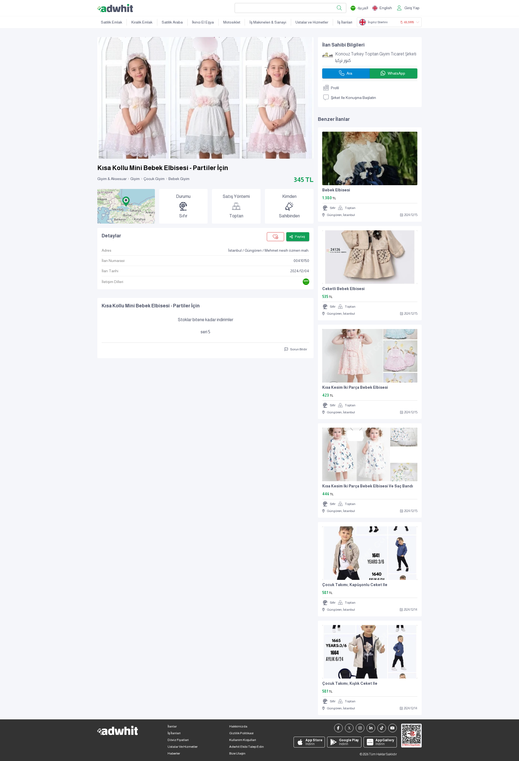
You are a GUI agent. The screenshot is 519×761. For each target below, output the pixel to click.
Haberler (174, 753)
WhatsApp (396, 73)
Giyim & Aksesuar (112, 179)
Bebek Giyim (178, 179)
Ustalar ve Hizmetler (311, 22)
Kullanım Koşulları (242, 740)
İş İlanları (344, 22)
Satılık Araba (172, 22)
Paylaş (300, 236)
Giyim (135, 179)
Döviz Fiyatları (178, 740)
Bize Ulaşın (237, 753)
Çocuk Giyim (154, 179)
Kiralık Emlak (141, 22)
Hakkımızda (238, 726)
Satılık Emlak (111, 22)
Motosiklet (231, 22)
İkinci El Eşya (203, 22)
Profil (335, 88)
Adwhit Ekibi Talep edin (246, 747)
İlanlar (172, 726)
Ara (349, 73)
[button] (126, 201)
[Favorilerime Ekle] (275, 236)
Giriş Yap (412, 8)
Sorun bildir (298, 349)
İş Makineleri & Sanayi (267, 22)
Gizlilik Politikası (241, 733)
